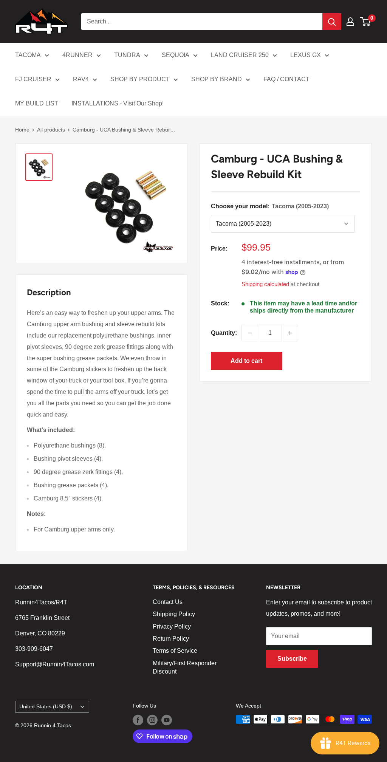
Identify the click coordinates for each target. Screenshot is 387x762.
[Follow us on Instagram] (152, 720)
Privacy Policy (172, 626)
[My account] (350, 21)
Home (22, 130)
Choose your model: (270, 206)
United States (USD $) (45, 706)
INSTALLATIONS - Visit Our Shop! (117, 103)
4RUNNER (77, 55)
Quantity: (224, 333)
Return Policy (171, 638)
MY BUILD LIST (36, 103)
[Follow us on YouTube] (166, 720)
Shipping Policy (174, 614)
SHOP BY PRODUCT (140, 79)
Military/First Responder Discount (185, 667)
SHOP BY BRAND (216, 79)
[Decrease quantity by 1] (250, 333)
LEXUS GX (305, 55)
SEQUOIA (175, 55)
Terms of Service (175, 650)
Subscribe (292, 658)
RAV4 (81, 79)
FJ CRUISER (33, 79)
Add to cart (246, 361)
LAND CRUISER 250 (240, 55)
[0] (365, 21)
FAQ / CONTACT (286, 79)
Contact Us (168, 602)
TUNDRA (127, 55)
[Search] (331, 21)
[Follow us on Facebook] (138, 720)
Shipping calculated (265, 284)
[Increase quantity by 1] (290, 333)
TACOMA (28, 55)
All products (51, 130)
